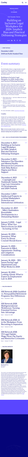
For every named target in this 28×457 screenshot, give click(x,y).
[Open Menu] (26, 2)
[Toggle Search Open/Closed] (22, 2)
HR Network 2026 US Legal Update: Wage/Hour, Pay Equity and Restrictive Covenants (13, 335)
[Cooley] (4, 3)
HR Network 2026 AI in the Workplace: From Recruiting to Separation (12, 322)
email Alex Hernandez (19, 110)
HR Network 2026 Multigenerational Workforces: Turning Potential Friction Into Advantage (10, 308)
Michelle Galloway (4, 364)
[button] (14, 148)
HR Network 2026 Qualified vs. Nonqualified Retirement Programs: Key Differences (13, 293)
